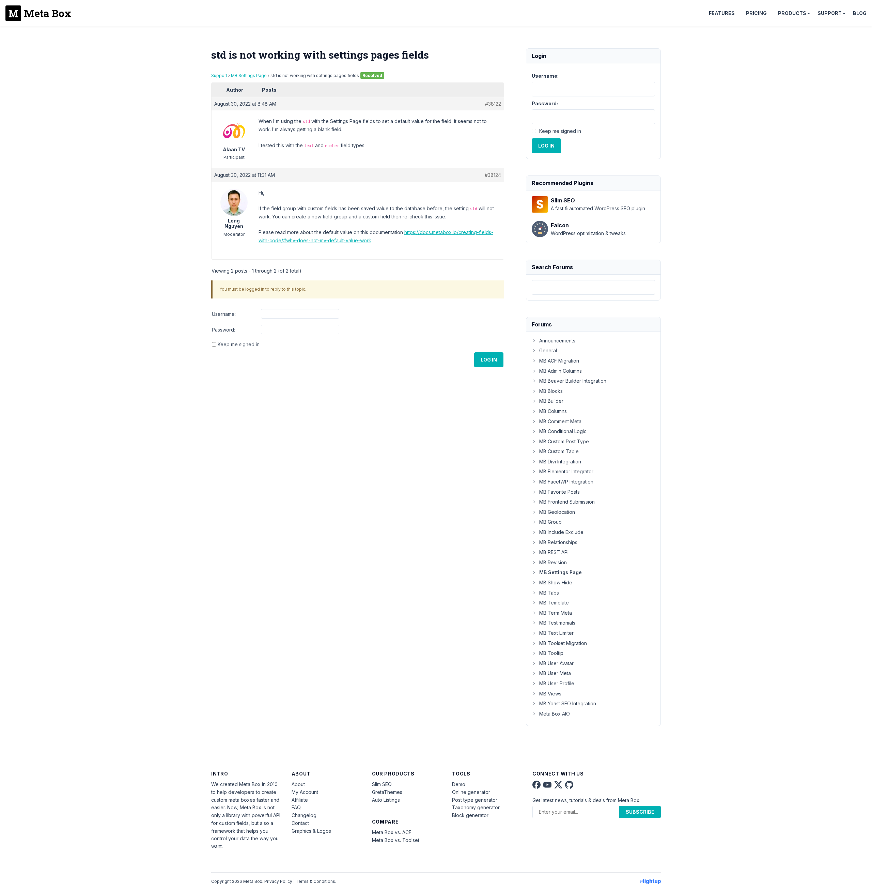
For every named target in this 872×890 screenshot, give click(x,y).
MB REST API (554, 552)
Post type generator (474, 800)
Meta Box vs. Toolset (395, 840)
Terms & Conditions (315, 881)
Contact (300, 823)
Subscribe (640, 812)
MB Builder (551, 401)
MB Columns (553, 411)
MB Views (550, 693)
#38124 (493, 175)
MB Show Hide (555, 582)
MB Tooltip (551, 653)
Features (722, 13)
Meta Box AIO (554, 714)
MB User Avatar (556, 663)
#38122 (493, 104)
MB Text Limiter (556, 633)
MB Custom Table (559, 451)
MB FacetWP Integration (566, 482)
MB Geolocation (557, 512)
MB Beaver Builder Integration (572, 381)
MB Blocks (551, 391)
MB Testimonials (557, 623)
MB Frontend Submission (567, 502)
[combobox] (593, 287)
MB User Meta (555, 673)
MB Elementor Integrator (566, 471)
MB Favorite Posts (559, 492)
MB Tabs (549, 593)
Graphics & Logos (311, 831)
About (298, 784)
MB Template (554, 602)
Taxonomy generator (476, 807)
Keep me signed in (239, 344)
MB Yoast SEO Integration (567, 703)
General (548, 350)
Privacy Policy (278, 881)
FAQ (296, 807)
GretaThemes (387, 792)
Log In (489, 360)
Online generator (471, 792)
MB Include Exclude (561, 532)
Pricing (756, 13)
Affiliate (300, 800)
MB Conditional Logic (563, 431)
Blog (860, 13)
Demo (458, 784)
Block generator (470, 815)
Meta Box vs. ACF (391, 832)
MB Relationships (558, 542)
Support (830, 13)
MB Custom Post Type (564, 441)
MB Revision (553, 562)
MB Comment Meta (560, 421)
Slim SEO (382, 784)
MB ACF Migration (559, 361)
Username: (224, 314)
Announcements (557, 340)
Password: (223, 330)
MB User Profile (556, 683)
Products (792, 13)
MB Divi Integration (560, 461)
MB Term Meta (555, 613)
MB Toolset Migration (563, 643)
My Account (305, 792)
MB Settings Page (249, 75)
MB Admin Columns (560, 371)
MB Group (550, 522)
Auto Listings (386, 800)
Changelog (304, 815)
